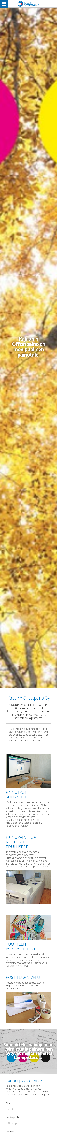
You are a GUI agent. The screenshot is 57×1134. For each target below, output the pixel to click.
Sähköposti (12, 1117)
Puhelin (10, 1131)
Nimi (8, 1103)
